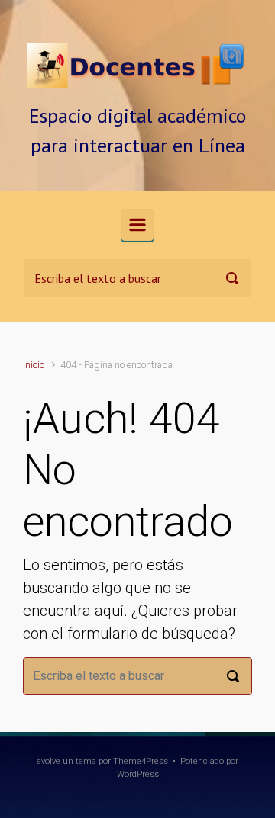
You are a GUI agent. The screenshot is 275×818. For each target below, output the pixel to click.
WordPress (138, 774)
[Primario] (137, 225)
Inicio (33, 365)
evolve (48, 761)
